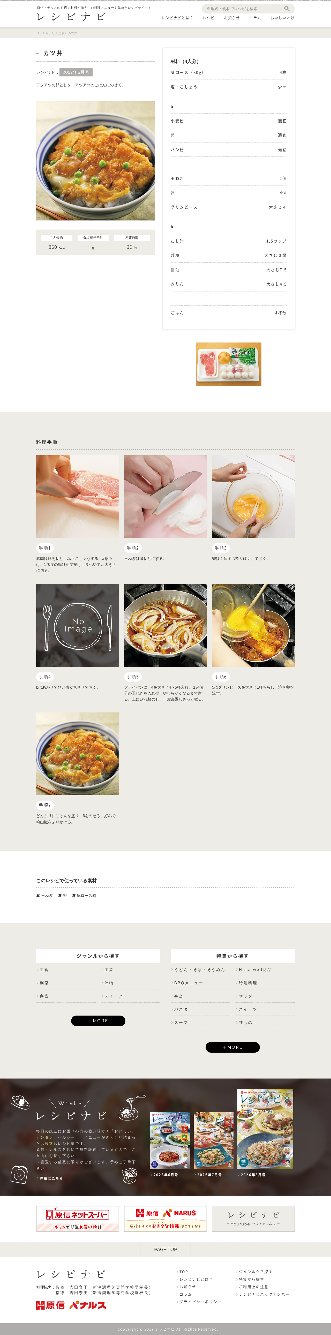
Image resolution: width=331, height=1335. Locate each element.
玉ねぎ (46, 895)
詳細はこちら (51, 1178)
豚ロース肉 (86, 895)
